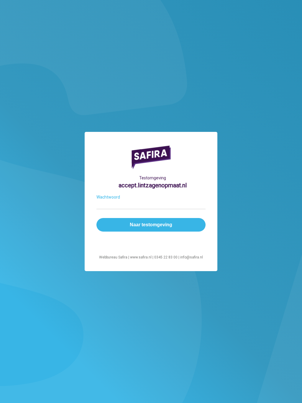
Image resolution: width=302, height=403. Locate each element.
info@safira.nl (191, 257)
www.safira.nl (141, 257)
